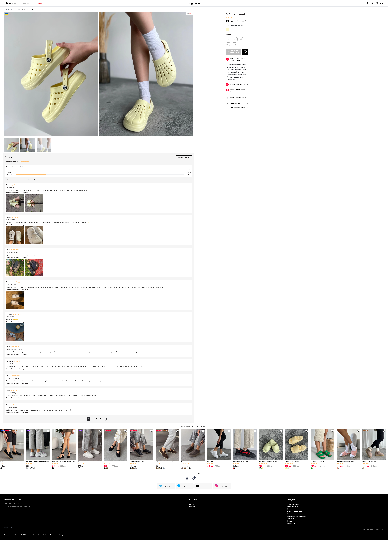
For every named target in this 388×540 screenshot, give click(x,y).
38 (239, 39)
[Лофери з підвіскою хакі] (159, 468)
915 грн (3, 466)
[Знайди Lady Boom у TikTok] (194, 478)
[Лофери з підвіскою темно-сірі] (164, 468)
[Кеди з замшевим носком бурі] (193, 445)
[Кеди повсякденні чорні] (141, 444)
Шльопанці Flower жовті (292, 461)
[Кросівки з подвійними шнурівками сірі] (38, 444)
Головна (6, 9)
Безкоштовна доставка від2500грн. (237, 59)
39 (227, 45)
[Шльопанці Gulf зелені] (322, 444)
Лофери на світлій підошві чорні (10, 461)
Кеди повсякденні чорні (137, 461)
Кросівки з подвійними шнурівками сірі (37, 461)
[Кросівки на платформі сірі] (34, 468)
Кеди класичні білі (83, 461)
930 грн (29, 466)
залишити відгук (183, 157)
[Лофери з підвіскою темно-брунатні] (167, 445)
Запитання (290, 518)
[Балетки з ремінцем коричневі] (107, 468)
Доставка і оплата (293, 509)
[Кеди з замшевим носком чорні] (189, 468)
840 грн (133, 466)
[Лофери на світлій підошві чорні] (12, 445)
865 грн (236, 466)
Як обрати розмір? (293, 506)
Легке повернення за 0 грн (237, 90)
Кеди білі (210, 461)
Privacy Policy (42, 535)
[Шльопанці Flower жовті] (262, 468)
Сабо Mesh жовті (27, 9)
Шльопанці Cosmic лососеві (345, 461)
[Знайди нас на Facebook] (201, 478)
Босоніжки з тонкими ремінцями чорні (63, 461)
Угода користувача (39, 528)
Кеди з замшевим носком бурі (190, 461)
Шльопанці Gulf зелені (317, 461)
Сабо (18, 9)
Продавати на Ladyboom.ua (296, 516)
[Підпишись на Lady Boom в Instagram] (186, 478)
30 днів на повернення (237, 84)
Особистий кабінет (293, 504)
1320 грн (159, 466)
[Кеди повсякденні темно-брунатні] (133, 468)
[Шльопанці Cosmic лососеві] (348, 444)
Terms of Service (55, 535)
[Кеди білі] (219, 444)
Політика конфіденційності (24, 528)
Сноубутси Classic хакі (369, 461)
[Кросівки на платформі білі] (32, 468)
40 (233, 45)
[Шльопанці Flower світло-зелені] (271, 444)
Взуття (13, 9)
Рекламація (291, 523)
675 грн (81, 466)
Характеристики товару (238, 98)
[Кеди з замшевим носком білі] (187, 468)
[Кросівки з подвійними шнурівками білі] (29, 468)
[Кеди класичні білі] (90, 445)
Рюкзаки (192, 506)
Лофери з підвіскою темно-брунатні (167, 461)
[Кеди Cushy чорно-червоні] (245, 444)
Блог (289, 514)
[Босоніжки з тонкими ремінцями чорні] (64, 444)
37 (233, 39)
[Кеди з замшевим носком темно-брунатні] (185, 468)
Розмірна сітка (235, 103)
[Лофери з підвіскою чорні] (161, 468)
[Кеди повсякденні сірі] (135, 468)
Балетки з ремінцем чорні (112, 461)
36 (227, 39)
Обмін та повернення (237, 107)
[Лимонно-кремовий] (227, 29)
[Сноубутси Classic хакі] (374, 444)
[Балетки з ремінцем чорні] (115, 445)
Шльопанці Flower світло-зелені (269, 461)
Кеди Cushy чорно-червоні (241, 461)
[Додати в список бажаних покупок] (245, 52)
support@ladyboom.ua (12, 499)
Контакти (290, 521)
